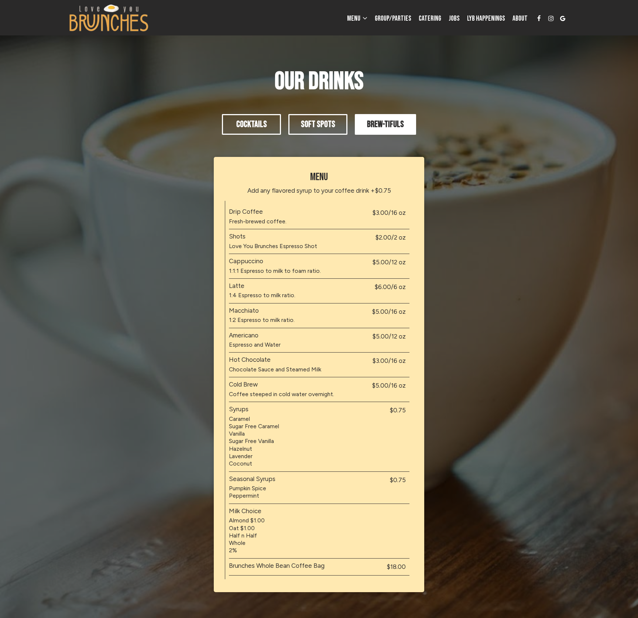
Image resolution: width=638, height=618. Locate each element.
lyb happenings (486, 18)
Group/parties (393, 18)
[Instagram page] (551, 18)
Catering (430, 18)
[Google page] (563, 18)
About (520, 18)
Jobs (454, 18)
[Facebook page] (539, 18)
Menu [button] (354, 18)
